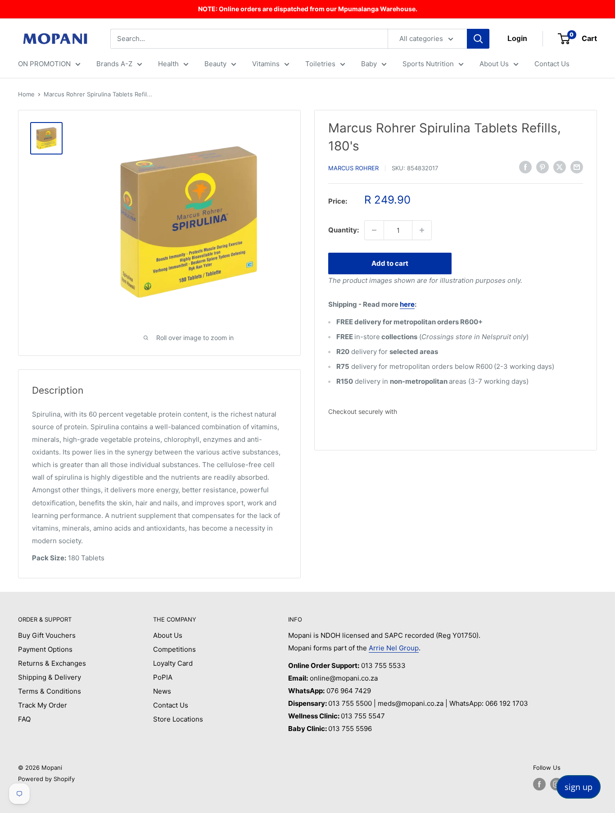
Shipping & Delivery (49, 677)
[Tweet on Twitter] (559, 166)
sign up (578, 786)
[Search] (478, 39)
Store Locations (178, 719)
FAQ (24, 719)
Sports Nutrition (428, 63)
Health (168, 63)
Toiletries (320, 63)
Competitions (174, 649)
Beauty (215, 63)
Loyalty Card (173, 663)
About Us (494, 63)
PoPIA (162, 677)
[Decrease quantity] (374, 230)
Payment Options (45, 649)
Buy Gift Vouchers (47, 635)
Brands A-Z (114, 63)
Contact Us (552, 63)
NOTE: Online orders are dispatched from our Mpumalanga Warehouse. (307, 9)
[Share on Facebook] (525, 166)
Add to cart (389, 263)
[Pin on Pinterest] (542, 166)
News (162, 691)
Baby (369, 63)
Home (26, 94)
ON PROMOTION (44, 63)
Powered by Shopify (46, 778)
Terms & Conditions (49, 691)
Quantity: (343, 230)
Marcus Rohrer (353, 168)
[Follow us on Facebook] (539, 784)
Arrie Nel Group (394, 648)
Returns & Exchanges (52, 663)
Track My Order (42, 705)
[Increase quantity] (421, 230)
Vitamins (266, 63)
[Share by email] (576, 166)
